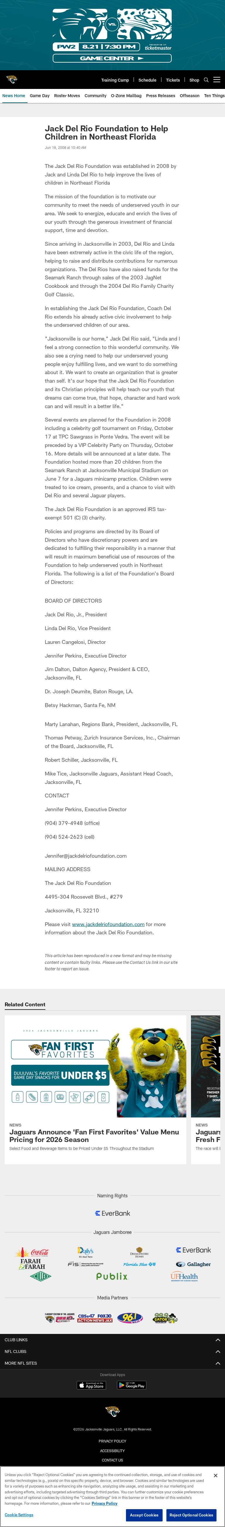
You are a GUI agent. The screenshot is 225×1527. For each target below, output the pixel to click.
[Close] (215, 1475)
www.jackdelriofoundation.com (108, 924)
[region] (112, 1496)
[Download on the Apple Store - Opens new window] (91, 1386)
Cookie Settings (19, 1514)
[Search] (206, 80)
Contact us (112, 1460)
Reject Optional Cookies (191, 1515)
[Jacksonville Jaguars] (112, 1412)
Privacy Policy (112, 1441)
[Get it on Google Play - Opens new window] (131, 1388)
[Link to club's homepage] (12, 77)
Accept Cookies (144, 1515)
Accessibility (112, 1451)
